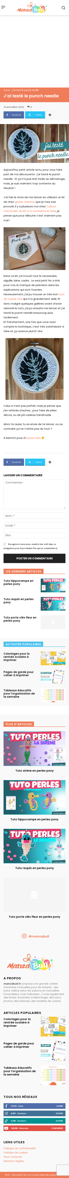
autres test (33, 438)
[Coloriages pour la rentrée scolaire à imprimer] (53, 658)
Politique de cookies (16, 1152)
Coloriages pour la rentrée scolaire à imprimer (17, 657)
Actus (7, 90)
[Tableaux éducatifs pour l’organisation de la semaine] (53, 695)
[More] (50, 114)
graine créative (25, 202)
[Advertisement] (34, 51)
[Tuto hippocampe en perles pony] (53, 585)
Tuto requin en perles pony (19, 600)
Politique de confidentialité (20, 1148)
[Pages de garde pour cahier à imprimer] (53, 677)
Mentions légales (14, 1161)
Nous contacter (13, 1156)
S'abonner (57, 1128)
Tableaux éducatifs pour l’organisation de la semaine (19, 694)
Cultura (51, 206)
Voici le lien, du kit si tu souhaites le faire (30, 211)
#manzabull (38, 936)
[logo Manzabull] (32, 7)
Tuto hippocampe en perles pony (18, 582)
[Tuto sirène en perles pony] (34, 748)
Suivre (59, 1113)
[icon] (24, 937)
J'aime (60, 1106)
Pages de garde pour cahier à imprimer (19, 673)
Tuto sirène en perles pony (34, 771)
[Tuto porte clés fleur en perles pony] (53, 622)
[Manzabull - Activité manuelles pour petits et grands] (34, 963)
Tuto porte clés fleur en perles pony (20, 619)
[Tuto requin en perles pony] (53, 604)
